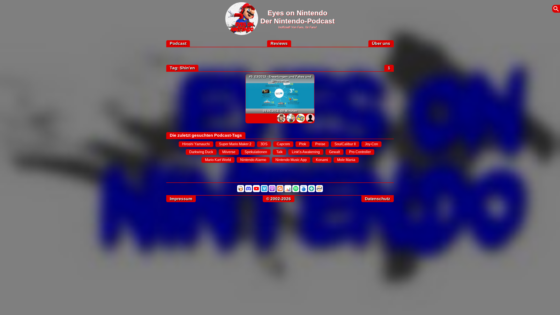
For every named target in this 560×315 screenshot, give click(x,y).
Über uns (381, 43)
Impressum (181, 198)
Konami (322, 160)
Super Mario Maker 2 (235, 144)
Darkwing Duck (201, 152)
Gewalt (334, 152)
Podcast (178, 43)
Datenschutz (377, 198)
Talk (279, 152)
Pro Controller (360, 152)
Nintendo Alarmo (253, 160)
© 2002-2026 (278, 198)
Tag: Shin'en (182, 68)
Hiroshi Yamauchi (196, 144)
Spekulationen (256, 152)
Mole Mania (346, 160)
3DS (264, 144)
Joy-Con (371, 144)
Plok (302, 144)
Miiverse (228, 152)
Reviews (279, 43)
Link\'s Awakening (306, 152)
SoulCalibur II (345, 144)
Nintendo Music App (291, 160)
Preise (320, 144)
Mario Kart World (218, 160)
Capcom (283, 144)
